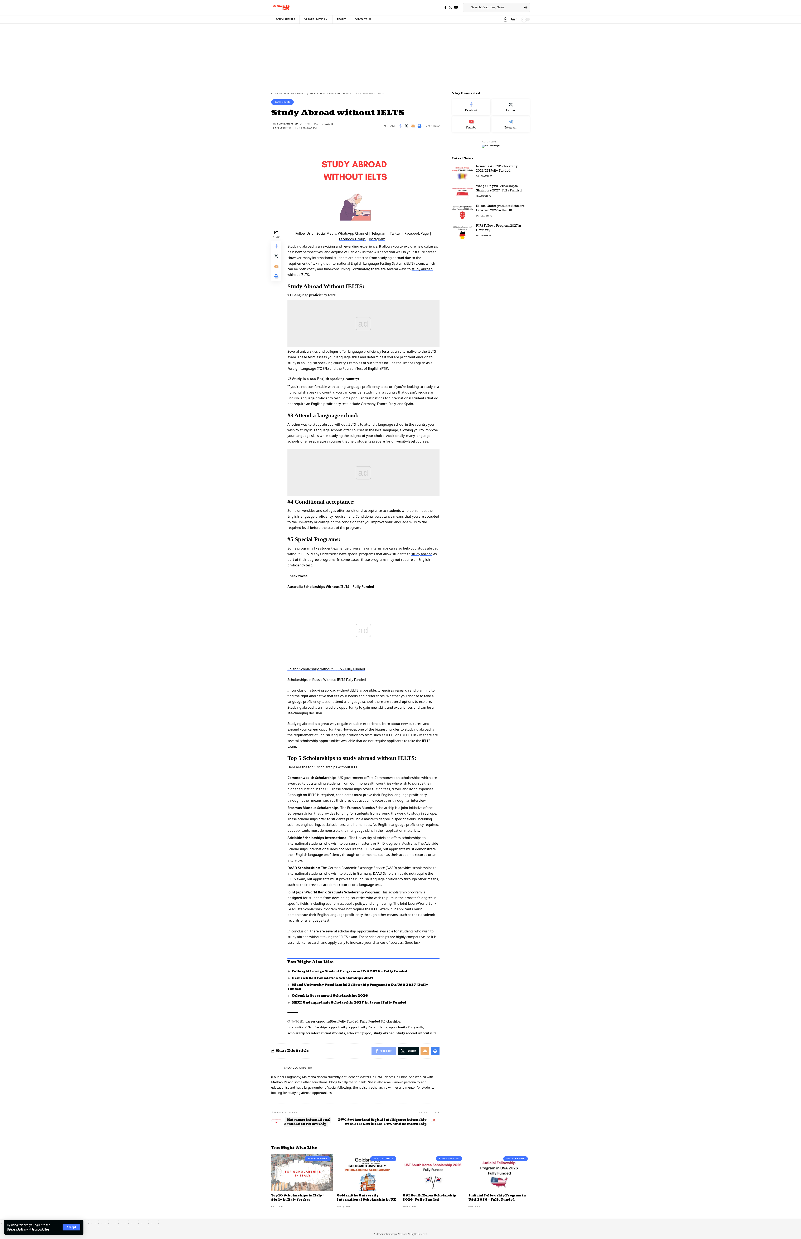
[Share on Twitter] (406, 126)
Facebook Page (417, 233)
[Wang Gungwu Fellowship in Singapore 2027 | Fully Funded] (462, 192)
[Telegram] (510, 124)
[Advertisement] (125, 54)
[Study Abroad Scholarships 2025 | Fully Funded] (281, 7)
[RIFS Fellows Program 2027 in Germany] (462, 231)
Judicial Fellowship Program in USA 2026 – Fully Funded (497, 1198)
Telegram (379, 233)
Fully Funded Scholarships (380, 1022)
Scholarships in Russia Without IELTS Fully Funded (326, 679)
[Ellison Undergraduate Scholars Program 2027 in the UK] (462, 211)
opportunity (338, 1027)
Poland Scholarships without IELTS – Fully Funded (326, 669)
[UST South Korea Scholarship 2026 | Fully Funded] (433, 1172)
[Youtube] (471, 124)
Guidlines (282, 102)
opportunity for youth (406, 1027)
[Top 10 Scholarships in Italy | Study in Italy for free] (302, 1172)
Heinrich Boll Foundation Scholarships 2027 (333, 978)
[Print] (419, 126)
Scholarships (484, 176)
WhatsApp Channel (353, 233)
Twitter (395, 233)
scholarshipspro (359, 1033)
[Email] (413, 126)
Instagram (377, 239)
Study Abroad (383, 1033)
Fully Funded (348, 1022)
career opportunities (321, 1022)
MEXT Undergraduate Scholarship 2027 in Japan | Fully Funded (349, 1003)
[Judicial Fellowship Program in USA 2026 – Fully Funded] (499, 1172)
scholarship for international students (316, 1033)
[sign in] (505, 19)
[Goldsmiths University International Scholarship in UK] (367, 1172)
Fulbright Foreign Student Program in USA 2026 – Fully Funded (349, 971)
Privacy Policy (16, 1229)
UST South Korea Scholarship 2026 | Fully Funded (429, 1198)
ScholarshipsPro (289, 123)
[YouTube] (456, 7)
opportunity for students (368, 1027)
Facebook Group (352, 239)
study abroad (421, 554)
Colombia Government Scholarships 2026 (330, 996)
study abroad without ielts (416, 1033)
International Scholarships (307, 1027)
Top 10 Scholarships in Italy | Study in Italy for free (297, 1198)
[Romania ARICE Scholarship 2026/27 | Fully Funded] (462, 172)
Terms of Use (40, 1229)
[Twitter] (450, 7)
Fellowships (483, 196)
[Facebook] (445, 7)
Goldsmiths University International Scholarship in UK (366, 1198)
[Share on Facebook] (400, 126)
